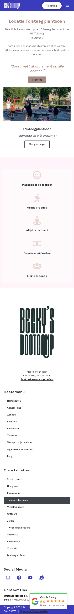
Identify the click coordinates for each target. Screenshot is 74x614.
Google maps (37, 144)
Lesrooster (13, 428)
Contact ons (14, 407)
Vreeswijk (12, 548)
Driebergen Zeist (16, 555)
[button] (67, 5)
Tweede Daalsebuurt (18, 527)
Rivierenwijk (13, 493)
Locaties (12, 421)
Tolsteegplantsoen (17, 500)
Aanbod (11, 414)
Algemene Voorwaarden (20, 449)
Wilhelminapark (15, 506)
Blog (9, 456)
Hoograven (13, 486)
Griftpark (12, 513)
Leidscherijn (13, 541)
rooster (21, 50)
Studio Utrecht (15, 479)
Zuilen (10, 520)
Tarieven (12, 435)
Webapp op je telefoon (19, 442)
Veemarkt (12, 534)
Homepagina (14, 400)
